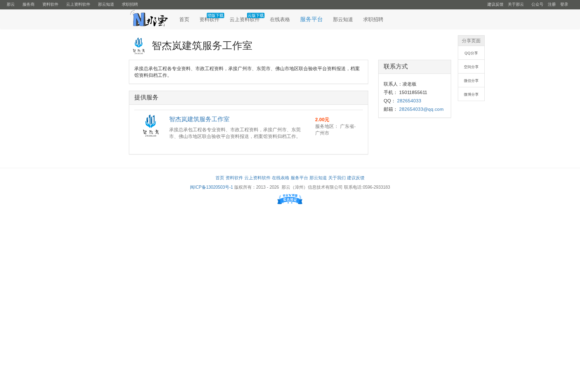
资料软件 (50, 4)
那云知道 (106, 4)
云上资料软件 (78, 4)
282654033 (409, 100)
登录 (564, 4)
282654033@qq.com (421, 109)
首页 (184, 19)
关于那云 (516, 4)
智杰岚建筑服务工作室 (199, 119)
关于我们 (337, 177)
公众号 (537, 4)
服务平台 (311, 19)
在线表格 (280, 19)
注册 (552, 4)
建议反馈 (495, 4)
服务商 (28, 4)
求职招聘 (130, 4)
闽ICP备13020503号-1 (211, 187)
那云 (11, 4)
